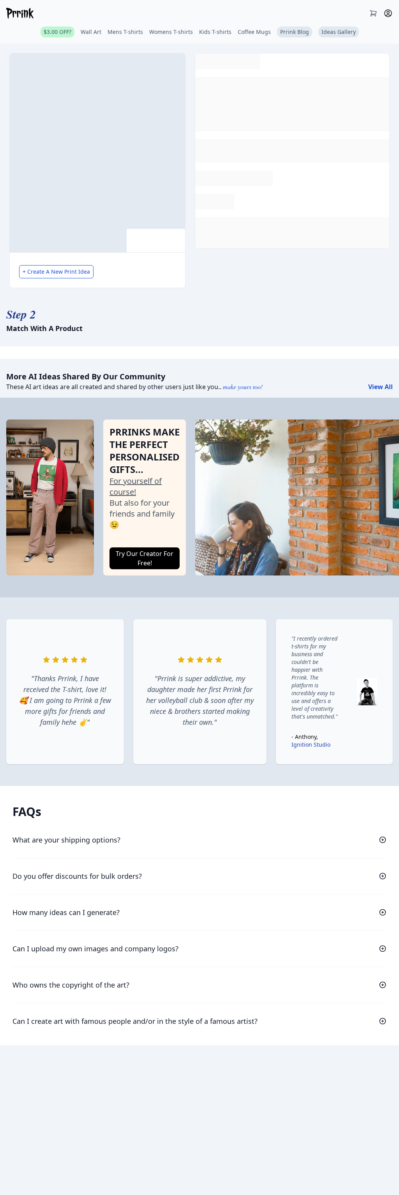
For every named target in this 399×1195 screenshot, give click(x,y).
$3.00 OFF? (57, 31)
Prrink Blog (294, 31)
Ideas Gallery (338, 31)
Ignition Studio (310, 744)
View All (380, 386)
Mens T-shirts (125, 31)
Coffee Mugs (254, 31)
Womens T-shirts (171, 31)
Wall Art (91, 31)
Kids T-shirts (215, 31)
